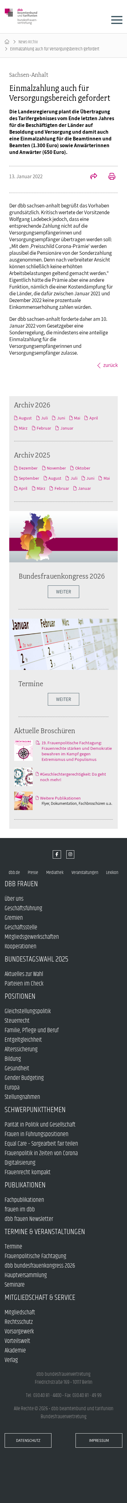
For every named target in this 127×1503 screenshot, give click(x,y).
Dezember (28, 468)
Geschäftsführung (23, 908)
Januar (66, 428)
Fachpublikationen (24, 1200)
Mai (77, 418)
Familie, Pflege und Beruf (32, 1030)
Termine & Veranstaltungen (45, 1232)
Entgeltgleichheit (23, 1040)
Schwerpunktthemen (35, 1110)
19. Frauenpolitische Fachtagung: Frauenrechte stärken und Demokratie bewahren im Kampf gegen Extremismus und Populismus (77, 751)
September (29, 478)
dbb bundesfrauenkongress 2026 (40, 1266)
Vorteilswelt (17, 1341)
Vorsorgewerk (19, 1331)
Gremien (14, 918)
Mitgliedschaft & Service (40, 1298)
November (56, 468)
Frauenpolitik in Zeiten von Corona (41, 1153)
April (93, 418)
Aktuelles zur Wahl (24, 974)
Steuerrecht (17, 1021)
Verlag (11, 1360)
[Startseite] (7, 41)
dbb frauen (21, 884)
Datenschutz (28, 1440)
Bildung (13, 1059)
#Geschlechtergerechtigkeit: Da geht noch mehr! (73, 776)
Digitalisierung (20, 1163)
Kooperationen (20, 946)
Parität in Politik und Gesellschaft (40, 1125)
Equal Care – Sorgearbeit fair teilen (41, 1144)
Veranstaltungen (85, 872)
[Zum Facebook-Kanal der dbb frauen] (57, 854)
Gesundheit (17, 1068)
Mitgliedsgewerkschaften (32, 937)
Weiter (63, 699)
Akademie (15, 1350)
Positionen (20, 996)
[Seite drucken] (108, 177)
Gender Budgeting (24, 1078)
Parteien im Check (24, 984)
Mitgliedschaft (20, 1312)
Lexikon (112, 872)
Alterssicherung (21, 1049)
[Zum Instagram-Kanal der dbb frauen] (70, 854)
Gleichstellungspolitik (28, 1011)
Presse (33, 872)
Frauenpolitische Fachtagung (35, 1256)
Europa (12, 1087)
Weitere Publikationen (60, 798)
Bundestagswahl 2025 (36, 959)
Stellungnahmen (22, 1097)
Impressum (99, 1440)
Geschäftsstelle (21, 927)
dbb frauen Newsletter (29, 1219)
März (23, 428)
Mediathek (54, 872)
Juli (44, 418)
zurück (110, 365)
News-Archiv (28, 41)
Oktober (82, 468)
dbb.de (14, 872)
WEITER (63, 592)
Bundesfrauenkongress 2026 (61, 576)
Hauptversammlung (26, 1275)
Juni (61, 418)
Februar (44, 428)
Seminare (15, 1285)
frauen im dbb (20, 1209)
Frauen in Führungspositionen (36, 1134)
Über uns (14, 899)
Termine (30, 683)
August (25, 418)
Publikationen (25, 1185)
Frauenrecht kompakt (28, 1172)
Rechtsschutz (19, 1322)
